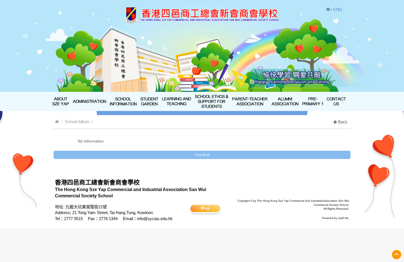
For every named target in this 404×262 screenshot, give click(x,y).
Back (342, 121)
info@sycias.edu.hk (155, 218)
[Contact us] (336, 101)
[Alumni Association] (285, 101)
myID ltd (343, 218)
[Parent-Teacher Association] (250, 101)
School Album (77, 121)
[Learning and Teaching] (176, 101)
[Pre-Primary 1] (312, 101)
